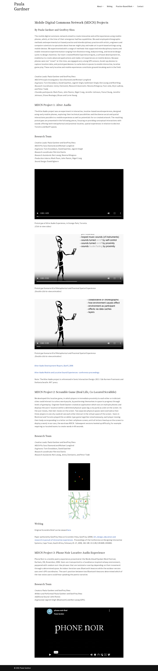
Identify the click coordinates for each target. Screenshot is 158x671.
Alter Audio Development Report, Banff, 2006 (54, 366)
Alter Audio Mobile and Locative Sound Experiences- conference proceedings (67, 372)
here (69, 530)
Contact (140, 6)
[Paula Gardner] (22, 6)
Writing (109, 6)
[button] (102, 6)
